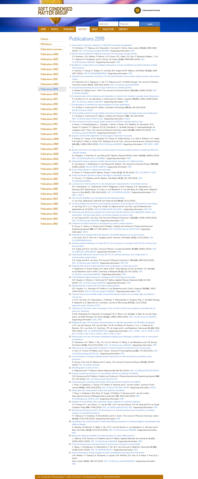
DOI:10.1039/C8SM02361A (95, 73)
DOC (95, 320)
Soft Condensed (55, 10)
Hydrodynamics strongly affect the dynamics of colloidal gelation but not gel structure (108, 235)
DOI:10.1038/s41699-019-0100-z (108, 209)
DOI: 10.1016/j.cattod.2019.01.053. (118, 407)
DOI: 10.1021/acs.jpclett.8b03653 (124, 85)
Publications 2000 (49, 183)
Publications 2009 (49, 138)
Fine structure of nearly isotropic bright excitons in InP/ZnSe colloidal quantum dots (107, 121)
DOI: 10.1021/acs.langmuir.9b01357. (87, 102)
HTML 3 (81, 334)
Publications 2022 (49, 74)
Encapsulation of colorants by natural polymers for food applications (101, 104)
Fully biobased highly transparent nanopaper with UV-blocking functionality (103, 277)
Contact (123, 29)
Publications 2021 (49, 79)
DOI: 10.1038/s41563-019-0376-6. (145, 370)
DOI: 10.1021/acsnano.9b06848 (122, 430)
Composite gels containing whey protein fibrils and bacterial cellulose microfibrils (106, 382)
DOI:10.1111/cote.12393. (82, 110)
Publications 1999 (49, 188)
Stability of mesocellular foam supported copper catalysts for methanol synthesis (106, 402)
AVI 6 (106, 334)
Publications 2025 (49, 59)
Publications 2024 (49, 64)
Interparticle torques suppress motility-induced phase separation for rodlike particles (107, 161)
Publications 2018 (49, 94)
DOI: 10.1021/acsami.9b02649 (104, 441)
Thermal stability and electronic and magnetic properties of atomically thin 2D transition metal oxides (114, 204)
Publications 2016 (49, 104)
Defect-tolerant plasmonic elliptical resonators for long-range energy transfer (104, 54)
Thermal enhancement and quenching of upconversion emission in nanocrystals (106, 444)
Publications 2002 (49, 173)
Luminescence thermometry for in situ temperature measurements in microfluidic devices (110, 184)
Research (68, 29)
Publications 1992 (49, 223)
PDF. (133, 51)
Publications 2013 (49, 118)
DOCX (127, 119)
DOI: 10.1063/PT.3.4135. (146, 172)
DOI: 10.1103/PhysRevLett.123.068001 (88, 158)
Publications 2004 (49, 163)
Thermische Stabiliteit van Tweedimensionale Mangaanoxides (98, 198)
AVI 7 (119, 334)
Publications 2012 (49, 123)
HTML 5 (112, 334)
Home (43, 29)
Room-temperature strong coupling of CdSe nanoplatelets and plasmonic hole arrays (108, 453)
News (95, 29)
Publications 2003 (49, 168)
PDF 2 (81, 195)
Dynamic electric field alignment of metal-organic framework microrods (102, 136)
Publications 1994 (49, 213)
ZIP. (126, 263)
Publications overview (51, 49)
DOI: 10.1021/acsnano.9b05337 (143, 317)
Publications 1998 (49, 193)
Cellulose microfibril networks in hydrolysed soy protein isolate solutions (102, 223)
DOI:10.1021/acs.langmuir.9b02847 (100, 291)
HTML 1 (137, 331)
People (55, 29)
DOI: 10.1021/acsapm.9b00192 (92, 283)
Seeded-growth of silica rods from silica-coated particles (96, 286)
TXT (153, 192)
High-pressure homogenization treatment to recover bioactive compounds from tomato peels (111, 348)
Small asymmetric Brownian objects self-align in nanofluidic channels (101, 175)
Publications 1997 (49, 198)
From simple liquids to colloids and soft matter (91, 170)
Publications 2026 (49, 54)
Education (108, 29)
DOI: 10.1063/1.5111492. (89, 365)
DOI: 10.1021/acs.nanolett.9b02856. (94, 51)
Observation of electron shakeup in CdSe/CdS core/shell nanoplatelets (102, 45)
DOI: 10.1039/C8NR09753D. (96, 331)
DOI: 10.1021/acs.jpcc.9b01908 (85, 220)
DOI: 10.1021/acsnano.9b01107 (117, 345)
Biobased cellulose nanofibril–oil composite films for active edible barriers (103, 436)
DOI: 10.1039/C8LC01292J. (119, 192)
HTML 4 (99, 334)
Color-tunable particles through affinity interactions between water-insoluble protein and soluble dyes (115, 113)
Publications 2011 (49, 128)
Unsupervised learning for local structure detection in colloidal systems (102, 88)
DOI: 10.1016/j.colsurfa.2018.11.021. (87, 119)
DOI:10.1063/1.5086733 (96, 167)
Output (83, 29)
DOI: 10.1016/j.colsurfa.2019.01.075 (101, 379)
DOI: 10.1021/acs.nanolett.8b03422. (119, 461)
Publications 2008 (49, 143)
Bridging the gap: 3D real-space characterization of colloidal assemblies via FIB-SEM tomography (113, 322)
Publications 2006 (49, 153)
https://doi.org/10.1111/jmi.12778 (86, 305)
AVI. (150, 209)
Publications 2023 (49, 69)
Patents (44, 38)
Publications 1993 (49, 218)
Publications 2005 (49, 158)
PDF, (146, 209)
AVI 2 (144, 331)
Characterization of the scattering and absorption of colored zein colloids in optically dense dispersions (115, 96)
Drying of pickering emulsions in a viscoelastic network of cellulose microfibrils (105, 373)
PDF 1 (74, 195)
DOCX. (86, 232)
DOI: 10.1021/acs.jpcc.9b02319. (86, 263)
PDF (145, 144)
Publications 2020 (49, 84)
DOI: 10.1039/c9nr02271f (101, 450)
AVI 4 (87, 334)
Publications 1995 (49, 208)
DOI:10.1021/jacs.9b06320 (110, 144)
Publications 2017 (49, 99)
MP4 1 (151, 144)
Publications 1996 (49, 203)
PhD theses (46, 44)
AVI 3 (74, 334)
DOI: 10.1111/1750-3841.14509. (115, 387)
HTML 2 (151, 331)
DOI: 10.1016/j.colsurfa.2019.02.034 (124, 229)
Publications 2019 (49, 89)
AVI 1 (131, 331)
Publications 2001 (49, 178)
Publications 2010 (49, 133)
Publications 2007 (49, 148)
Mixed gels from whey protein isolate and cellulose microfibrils (98, 390)
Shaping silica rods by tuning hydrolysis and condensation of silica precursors (105, 266)
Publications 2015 (49, 109)
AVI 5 (93, 334)
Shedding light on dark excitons (85, 368)
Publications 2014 (49, 114)
